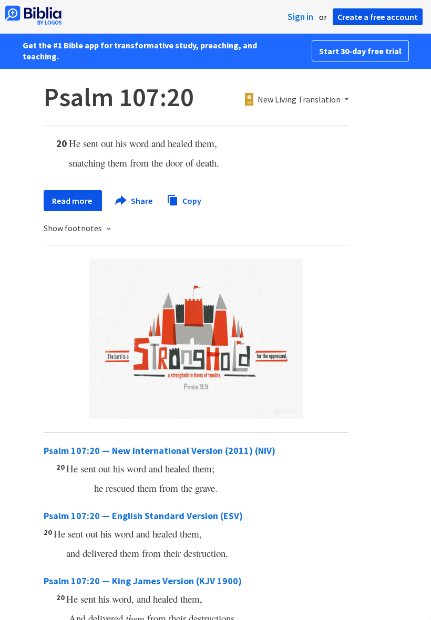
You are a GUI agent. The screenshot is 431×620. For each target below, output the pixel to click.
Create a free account (377, 17)
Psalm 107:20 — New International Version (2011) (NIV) (159, 451)
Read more (73, 200)
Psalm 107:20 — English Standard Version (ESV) (143, 516)
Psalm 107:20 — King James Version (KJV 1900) (143, 581)
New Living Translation (299, 100)
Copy (191, 200)
